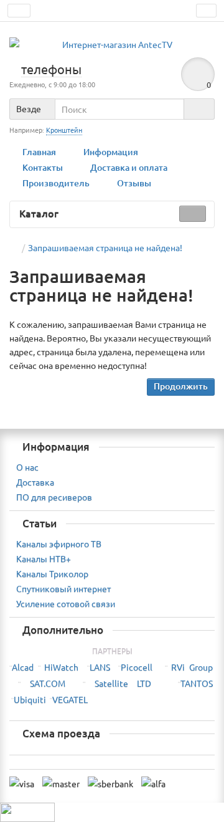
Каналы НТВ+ (43, 558)
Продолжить (181, 386)
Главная (39, 152)
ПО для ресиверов (54, 496)
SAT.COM (47, 683)
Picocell (136, 666)
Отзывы (134, 183)
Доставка (35, 481)
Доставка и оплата (128, 167)
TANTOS (196, 683)
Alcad (23, 666)
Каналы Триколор (52, 573)
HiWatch (61, 666)
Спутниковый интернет (63, 588)
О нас (27, 466)
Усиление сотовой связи (65, 603)
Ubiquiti (30, 699)
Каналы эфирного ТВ (58, 543)
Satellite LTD (123, 683)
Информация (110, 152)
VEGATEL (70, 699)
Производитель (56, 183)
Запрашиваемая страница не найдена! (105, 247)
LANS (100, 666)
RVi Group (192, 666)
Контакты (42, 167)
